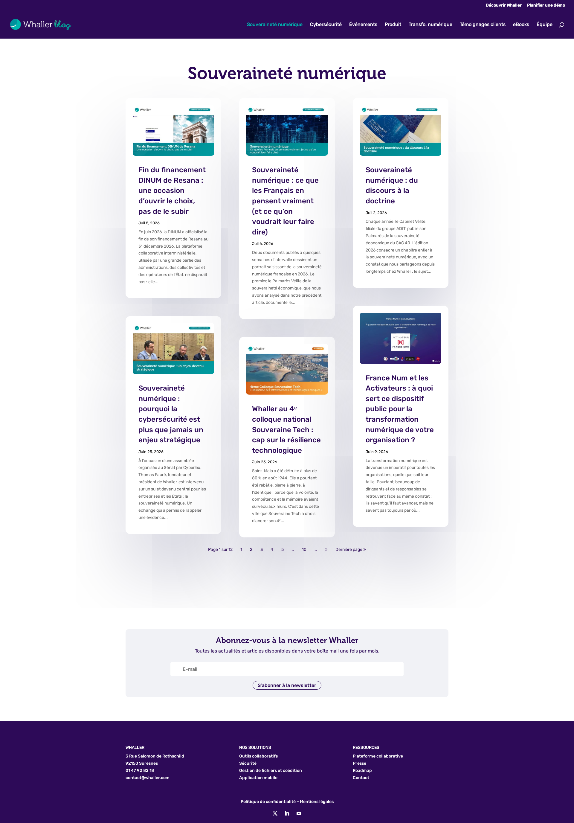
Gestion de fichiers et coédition (270, 770)
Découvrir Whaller (504, 5)
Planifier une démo (546, 5)
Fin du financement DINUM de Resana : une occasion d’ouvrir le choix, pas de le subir (172, 190)
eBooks (521, 24)
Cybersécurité (326, 24)
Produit (393, 24)
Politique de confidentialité (268, 801)
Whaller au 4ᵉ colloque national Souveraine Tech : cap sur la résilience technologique (286, 429)
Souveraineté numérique (275, 24)
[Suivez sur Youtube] (299, 813)
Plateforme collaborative (378, 756)
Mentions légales (317, 801)
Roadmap (362, 770)
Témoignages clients (483, 24)
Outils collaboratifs (258, 756)
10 (304, 549)
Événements (363, 24)
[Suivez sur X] (275, 813)
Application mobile (258, 777)
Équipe (544, 24)
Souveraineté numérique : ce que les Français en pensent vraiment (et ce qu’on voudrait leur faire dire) (285, 201)
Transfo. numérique (430, 24)
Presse (359, 763)
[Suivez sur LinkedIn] (287, 813)
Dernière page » (350, 549)
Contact (361, 777)
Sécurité (248, 763)
